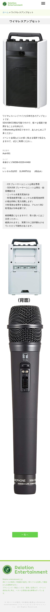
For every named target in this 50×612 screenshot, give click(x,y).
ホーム (6, 12)
